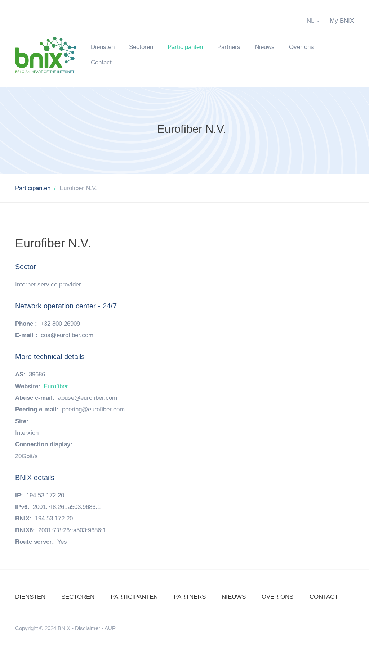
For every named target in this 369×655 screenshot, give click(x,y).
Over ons (301, 47)
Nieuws (265, 47)
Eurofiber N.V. (191, 129)
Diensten (103, 47)
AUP (110, 628)
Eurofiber (56, 386)
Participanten (185, 47)
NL (310, 20)
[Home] (49, 54)
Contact (101, 62)
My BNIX (342, 20)
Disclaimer (87, 628)
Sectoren (141, 47)
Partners (228, 47)
